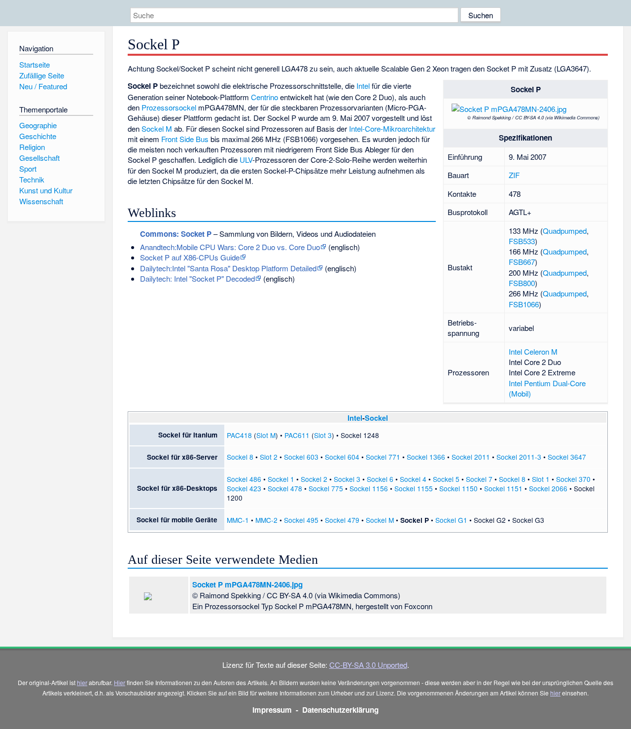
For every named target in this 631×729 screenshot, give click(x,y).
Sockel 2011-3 (518, 457)
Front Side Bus (185, 139)
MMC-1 (238, 520)
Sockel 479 (342, 520)
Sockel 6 (380, 479)
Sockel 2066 (548, 488)
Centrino (264, 97)
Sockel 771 (383, 457)
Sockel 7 (479, 479)
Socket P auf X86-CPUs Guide (190, 257)
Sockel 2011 (471, 457)
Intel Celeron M (533, 351)
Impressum (272, 709)
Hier (119, 682)
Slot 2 (269, 457)
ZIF (514, 175)
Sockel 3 (347, 479)
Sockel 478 (285, 488)
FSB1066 (524, 304)
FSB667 (522, 261)
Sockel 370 (573, 479)
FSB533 (522, 241)
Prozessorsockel (168, 107)
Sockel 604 (342, 457)
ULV (246, 159)
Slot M (266, 435)
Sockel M (156, 128)
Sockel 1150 (458, 488)
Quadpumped (565, 230)
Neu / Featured (43, 86)
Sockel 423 (244, 488)
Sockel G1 (451, 520)
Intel (363, 85)
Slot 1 (541, 479)
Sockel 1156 (369, 488)
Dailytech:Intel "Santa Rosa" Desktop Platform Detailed (228, 268)
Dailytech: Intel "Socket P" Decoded (197, 278)
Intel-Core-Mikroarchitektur (392, 128)
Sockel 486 (244, 479)
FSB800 (522, 283)
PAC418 (239, 435)
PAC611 (297, 435)
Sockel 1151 (503, 488)
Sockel (376, 418)
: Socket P (175, 233)
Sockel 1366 (426, 457)
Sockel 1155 (413, 488)
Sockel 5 (446, 479)
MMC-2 (266, 520)
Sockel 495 (301, 520)
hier (82, 682)
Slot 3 (323, 435)
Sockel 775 (326, 488)
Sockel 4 (413, 479)
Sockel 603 (301, 457)
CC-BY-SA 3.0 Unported (368, 664)
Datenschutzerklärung (340, 709)
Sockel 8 (240, 457)
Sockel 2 (314, 479)
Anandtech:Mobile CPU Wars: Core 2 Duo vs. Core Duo (230, 247)
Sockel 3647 (567, 457)
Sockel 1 (281, 479)
